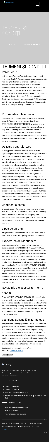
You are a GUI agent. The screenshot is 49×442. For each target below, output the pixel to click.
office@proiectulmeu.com (18, 392)
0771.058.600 (15, 389)
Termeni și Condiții (11, 411)
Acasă (12, 44)
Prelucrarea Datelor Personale (16, 408)
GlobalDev (6, 430)
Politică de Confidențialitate (15, 414)
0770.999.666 (15, 386)
